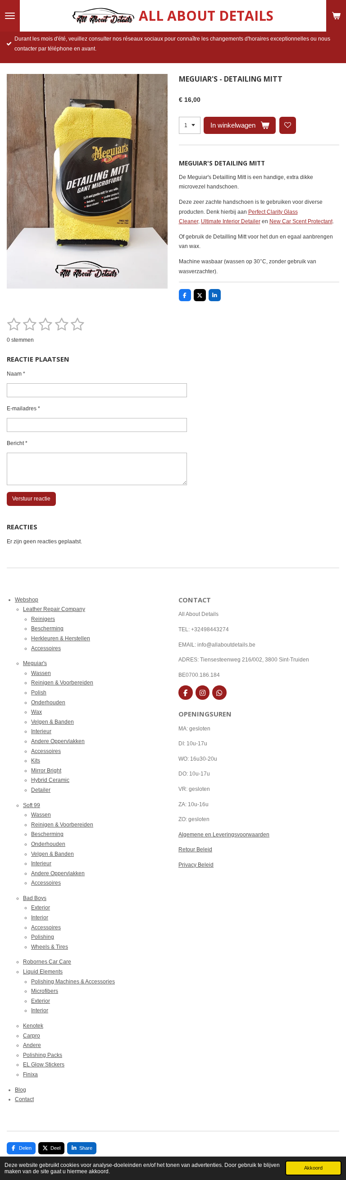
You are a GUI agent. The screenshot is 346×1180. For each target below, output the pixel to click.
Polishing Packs (42, 1055)
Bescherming (47, 628)
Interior (39, 917)
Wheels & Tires (49, 947)
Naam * (16, 374)
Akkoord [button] (313, 1168)
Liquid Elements (43, 972)
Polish (38, 692)
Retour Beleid (195, 849)
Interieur (41, 731)
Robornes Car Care (47, 962)
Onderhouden (48, 702)
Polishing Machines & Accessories (73, 981)
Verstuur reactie (31, 499)
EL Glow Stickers (43, 1064)
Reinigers (43, 619)
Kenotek (33, 1026)
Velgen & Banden (52, 722)
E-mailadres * (23, 408)
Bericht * (17, 443)
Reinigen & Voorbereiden (62, 683)
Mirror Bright (46, 770)
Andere (32, 1045)
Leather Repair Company (54, 609)
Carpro (31, 1036)
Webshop (26, 600)
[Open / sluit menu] (10, 16)
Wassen (41, 673)
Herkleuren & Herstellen (60, 638)
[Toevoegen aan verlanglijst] (287, 125)
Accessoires (46, 648)
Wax (36, 712)
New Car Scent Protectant (300, 221)
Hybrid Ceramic (50, 780)
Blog (20, 1090)
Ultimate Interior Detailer (230, 221)
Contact (24, 1099)
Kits (35, 761)
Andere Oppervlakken (58, 741)
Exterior (40, 908)
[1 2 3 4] (189, 125)
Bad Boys (34, 898)
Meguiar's (35, 663)
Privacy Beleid (196, 865)
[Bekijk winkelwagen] (336, 16)
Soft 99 (31, 805)
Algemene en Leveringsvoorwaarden (223, 834)
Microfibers (44, 991)
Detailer (40, 790)
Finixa (30, 1074)
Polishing (42, 937)
